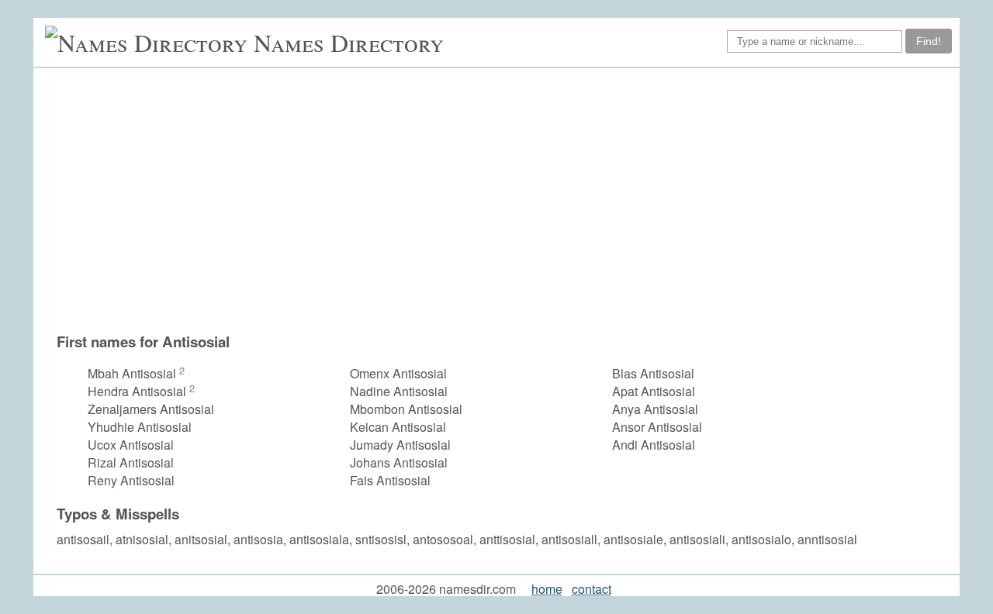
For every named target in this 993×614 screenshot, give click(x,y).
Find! (928, 41)
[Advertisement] (504, 200)
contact (591, 589)
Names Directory (349, 42)
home (546, 589)
